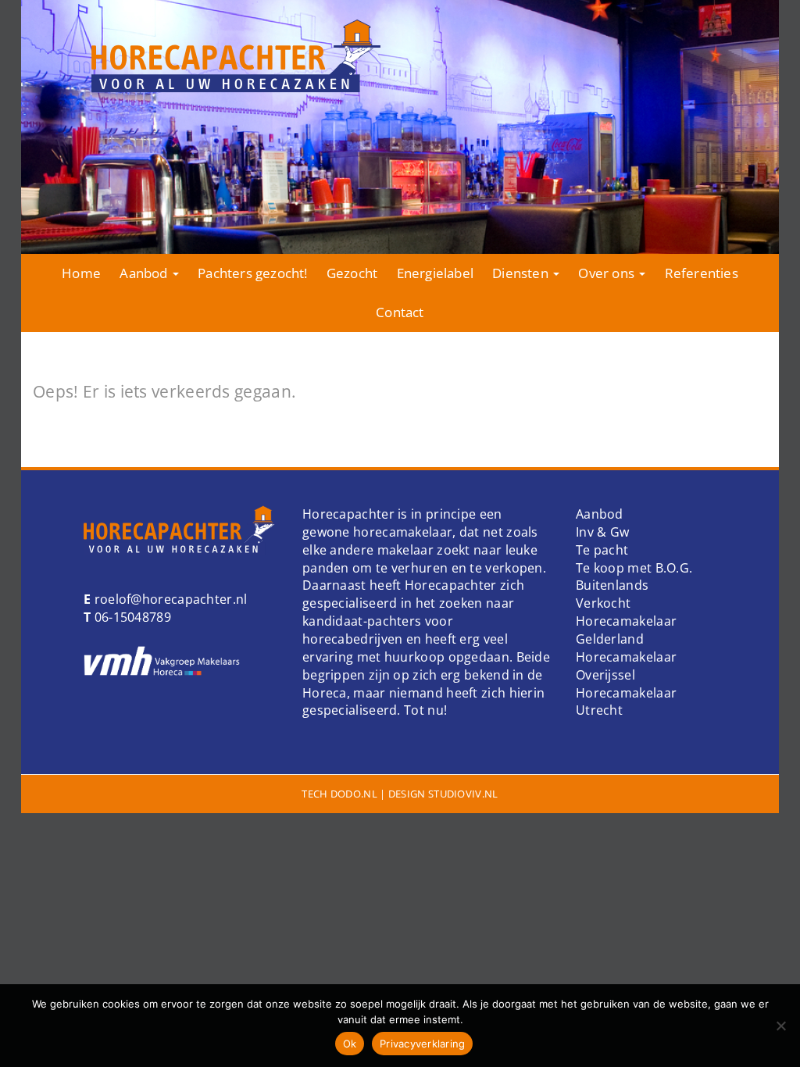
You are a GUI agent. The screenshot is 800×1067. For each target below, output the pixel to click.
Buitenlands (612, 585)
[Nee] (780, 1025)
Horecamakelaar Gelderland (626, 630)
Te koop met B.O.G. (634, 567)
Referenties (701, 273)
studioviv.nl (463, 794)
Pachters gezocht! (252, 273)
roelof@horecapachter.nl (169, 599)
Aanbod (145, 273)
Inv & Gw (602, 532)
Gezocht (352, 273)
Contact (399, 312)
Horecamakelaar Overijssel (626, 665)
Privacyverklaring (422, 1043)
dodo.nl (353, 794)
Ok (350, 1043)
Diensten (522, 273)
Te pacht (602, 549)
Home (81, 273)
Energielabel (435, 273)
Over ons (608, 273)
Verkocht (603, 603)
